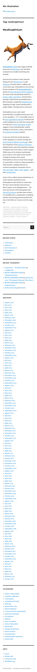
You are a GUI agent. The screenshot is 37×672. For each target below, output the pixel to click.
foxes (21, 170)
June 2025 (8, 335)
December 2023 (10, 375)
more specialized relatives (14, 119)
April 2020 (8, 481)
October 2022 (9, 408)
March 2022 (9, 426)
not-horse (25, 211)
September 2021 (10, 438)
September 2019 (10, 498)
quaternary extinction (9, 214)
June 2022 (8, 418)
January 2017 (9, 579)
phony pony (17, 213)
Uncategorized (10, 634)
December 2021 (10, 431)
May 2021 (8, 448)
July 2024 (8, 360)
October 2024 (9, 353)
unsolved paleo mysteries (14, 636)
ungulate (12, 216)
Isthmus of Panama (25, 145)
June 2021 (8, 446)
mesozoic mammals (12, 614)
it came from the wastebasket (15, 611)
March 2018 (9, 544)
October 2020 (9, 466)
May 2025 (8, 338)
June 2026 (8, 307)
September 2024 (10, 355)
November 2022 (10, 405)
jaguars (26, 170)
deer (4, 170)
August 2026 (9, 302)
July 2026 (8, 305)
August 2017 (9, 561)
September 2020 (10, 468)
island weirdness (11, 609)
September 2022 (10, 410)
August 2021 (9, 441)
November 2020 (10, 463)
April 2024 (8, 368)
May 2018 (8, 539)
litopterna (19, 209)
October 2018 (9, 526)
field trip (8, 604)
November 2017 (10, 554)
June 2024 (8, 363)
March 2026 (9, 315)
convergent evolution (9, 209)
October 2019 (9, 496)
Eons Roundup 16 (11, 248)
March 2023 (9, 398)
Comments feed (10, 659)
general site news (11, 606)
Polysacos (8, 245)
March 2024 (9, 370)
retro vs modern (10, 621)
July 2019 (8, 503)
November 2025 (10, 323)
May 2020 (8, 478)
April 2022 (8, 423)
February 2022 (10, 428)
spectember (9, 626)
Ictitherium (9, 243)
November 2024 (10, 350)
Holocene (6, 84)
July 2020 (8, 473)
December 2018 (10, 521)
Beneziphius (9, 250)
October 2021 (9, 436)
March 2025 (9, 343)
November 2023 (10, 378)
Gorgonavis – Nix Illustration (15, 268)
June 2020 (8, 476)
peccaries (10, 170)
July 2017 (8, 564)
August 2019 (9, 501)
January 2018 (9, 549)
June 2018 (8, 536)
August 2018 (9, 531)
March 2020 (9, 483)
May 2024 (8, 365)
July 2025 (8, 333)
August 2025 (9, 330)
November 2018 (10, 524)
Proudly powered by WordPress (22, 668)
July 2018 (8, 534)
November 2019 (10, 493)
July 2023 (8, 388)
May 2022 (8, 421)
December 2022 (10, 403)
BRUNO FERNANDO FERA (14, 273)
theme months (10, 631)
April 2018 (8, 541)
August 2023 (9, 385)
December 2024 (10, 348)
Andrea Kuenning (11, 288)
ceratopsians (9, 599)
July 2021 (8, 443)
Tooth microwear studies (22, 124)
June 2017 (8, 566)
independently (26, 102)
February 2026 (10, 317)
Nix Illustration (11, 6)
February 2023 (10, 400)
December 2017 (10, 551)
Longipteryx (9, 270)
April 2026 (8, 312)
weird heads (9, 639)
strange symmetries (12, 629)
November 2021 (10, 433)
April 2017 (8, 571)
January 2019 (9, 519)
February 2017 (10, 576)
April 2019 (8, 511)
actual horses (11, 172)
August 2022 (9, 413)
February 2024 (10, 373)
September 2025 (10, 328)
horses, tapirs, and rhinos (12, 97)
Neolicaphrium (12, 29)
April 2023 (8, 395)
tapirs (16, 170)
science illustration (22, 207)
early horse (16, 69)
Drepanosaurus (10, 285)
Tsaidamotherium (11, 275)
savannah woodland (12, 132)
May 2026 (8, 310)
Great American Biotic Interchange (15, 142)
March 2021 (9, 453)
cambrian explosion (12, 596)
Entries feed (9, 656)
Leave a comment (22, 216)
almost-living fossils (12, 594)
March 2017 (9, 574)
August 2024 (9, 358)
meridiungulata (7, 211)
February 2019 (10, 516)
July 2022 (8, 415)
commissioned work (12, 601)
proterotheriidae (26, 213)
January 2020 (9, 488)
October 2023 (9, 380)
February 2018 (10, 546)
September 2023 (10, 383)
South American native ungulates (21, 92)
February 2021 (10, 456)
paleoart (13, 207)
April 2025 (8, 340)
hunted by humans (9, 192)
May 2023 (8, 393)
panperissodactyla (8, 213)
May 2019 (8, 508)
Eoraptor (8, 253)
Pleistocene (18, 82)
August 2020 (9, 471)
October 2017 (9, 556)
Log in (7, 654)
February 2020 (10, 486)
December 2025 (10, 320)
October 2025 (9, 325)
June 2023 (8, 390)
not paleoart (9, 616)
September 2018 (10, 529)
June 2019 (8, 506)
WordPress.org (10, 661)
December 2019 (10, 491)
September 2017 (10, 559)
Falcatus (23, 288)
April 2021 (8, 451)
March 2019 (9, 513)
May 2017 (8, 569)
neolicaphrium (17, 211)
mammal (25, 209)
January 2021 (9, 458)
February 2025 (10, 345)
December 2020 (10, 461)
